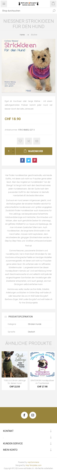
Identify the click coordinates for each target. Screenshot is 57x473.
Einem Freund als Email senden (36, 141)
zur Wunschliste (20, 141)
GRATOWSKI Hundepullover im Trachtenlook (42, 381)
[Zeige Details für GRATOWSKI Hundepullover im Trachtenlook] (42, 364)
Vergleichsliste (28, 141)
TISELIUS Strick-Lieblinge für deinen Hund (15, 381)
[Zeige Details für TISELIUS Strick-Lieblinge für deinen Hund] (15, 364)
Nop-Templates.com (33, 465)
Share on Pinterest (34, 160)
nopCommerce (33, 462)
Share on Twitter (28, 160)
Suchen (54, 11)
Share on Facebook (22, 160)
